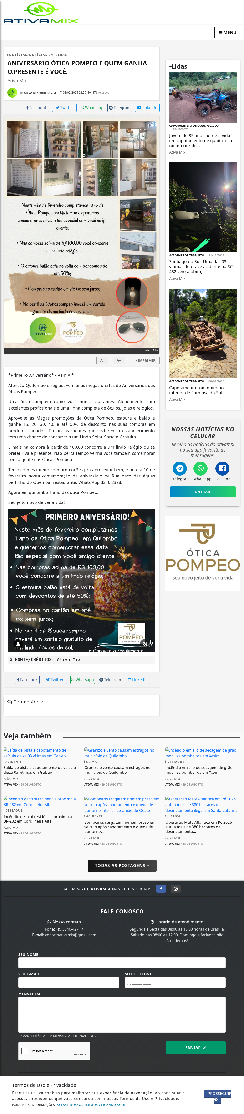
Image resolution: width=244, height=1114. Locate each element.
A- (102, 360)
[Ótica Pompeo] (202, 552)
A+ (119, 360)
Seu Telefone (138, 974)
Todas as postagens (121, 865)
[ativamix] (41, 12)
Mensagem (29, 994)
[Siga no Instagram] (176, 889)
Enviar (193, 1047)
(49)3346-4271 (68, 929)
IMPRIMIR (146, 360)
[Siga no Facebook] (161, 889)
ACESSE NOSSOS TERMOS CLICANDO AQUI (91, 1105)
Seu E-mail (29, 974)
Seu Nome (28, 954)
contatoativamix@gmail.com (70, 935)
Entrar (202, 491)
